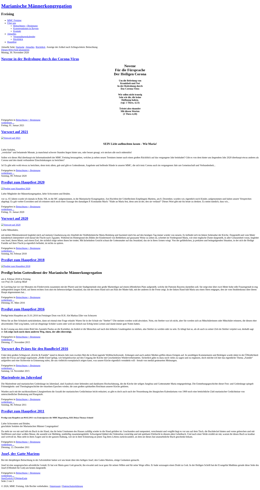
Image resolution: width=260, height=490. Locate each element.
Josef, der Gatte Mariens (20, 454)
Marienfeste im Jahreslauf (21, 377)
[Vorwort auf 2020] (10, 225)
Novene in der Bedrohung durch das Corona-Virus (40, 59)
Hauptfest (11, 42)
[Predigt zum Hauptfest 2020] (15, 188)
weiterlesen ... (7, 122)
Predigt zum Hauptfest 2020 (23, 182)
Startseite (20, 47)
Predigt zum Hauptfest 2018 (23, 260)
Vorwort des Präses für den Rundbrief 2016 (34, 349)
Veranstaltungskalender (24, 36)
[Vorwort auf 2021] (10, 138)
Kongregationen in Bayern (26, 28)
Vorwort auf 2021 (14, 132)
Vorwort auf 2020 (14, 218)
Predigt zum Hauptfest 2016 (23, 309)
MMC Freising (14, 20)
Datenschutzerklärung (72, 486)
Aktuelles (11, 34)
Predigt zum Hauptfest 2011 (22, 411)
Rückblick (18, 39)
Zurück (9, 478)
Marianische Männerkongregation (36, 6)
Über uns (11, 23)
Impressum (55, 486)
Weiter (19, 478)
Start (3, 478)
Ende (24, 478)
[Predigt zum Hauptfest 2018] (15, 266)
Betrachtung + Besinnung (25, 25)
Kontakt (17, 31)
